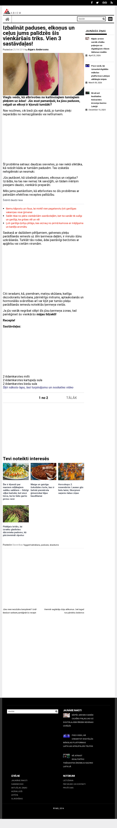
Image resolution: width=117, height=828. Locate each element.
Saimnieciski (17, 784)
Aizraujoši (16, 791)
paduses (45, 545)
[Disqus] (43, 659)
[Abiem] (7, 19)
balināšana (35, 545)
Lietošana (68, 780)
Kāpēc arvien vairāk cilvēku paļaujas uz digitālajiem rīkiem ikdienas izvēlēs (100, 45)
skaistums (54, 545)
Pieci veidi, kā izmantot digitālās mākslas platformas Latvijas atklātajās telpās (100, 72)
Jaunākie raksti (19, 780)
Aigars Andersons (38, 49)
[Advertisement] (43, 139)
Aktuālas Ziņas (19, 788)
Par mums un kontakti (74, 784)
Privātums (68, 788)
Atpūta (14, 795)
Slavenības (17, 545)
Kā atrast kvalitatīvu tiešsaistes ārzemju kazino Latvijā (98, 100)
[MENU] (110, 19)
